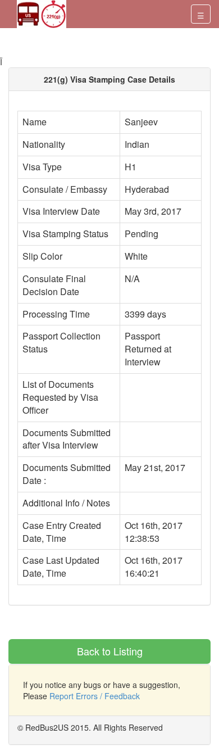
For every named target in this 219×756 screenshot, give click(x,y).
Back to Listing (110, 651)
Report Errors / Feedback (94, 695)
